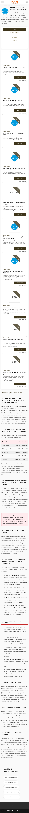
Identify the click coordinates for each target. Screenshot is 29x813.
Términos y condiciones (22, 806)
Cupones (4, 392)
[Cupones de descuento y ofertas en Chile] (14, 2)
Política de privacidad (3, 806)
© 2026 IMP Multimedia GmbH (14, 810)
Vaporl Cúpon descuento (11, 787)
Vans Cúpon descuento (11, 782)
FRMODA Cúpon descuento (12, 792)
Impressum (14, 805)
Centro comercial (13, 392)
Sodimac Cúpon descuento (12, 796)
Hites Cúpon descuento (11, 777)
